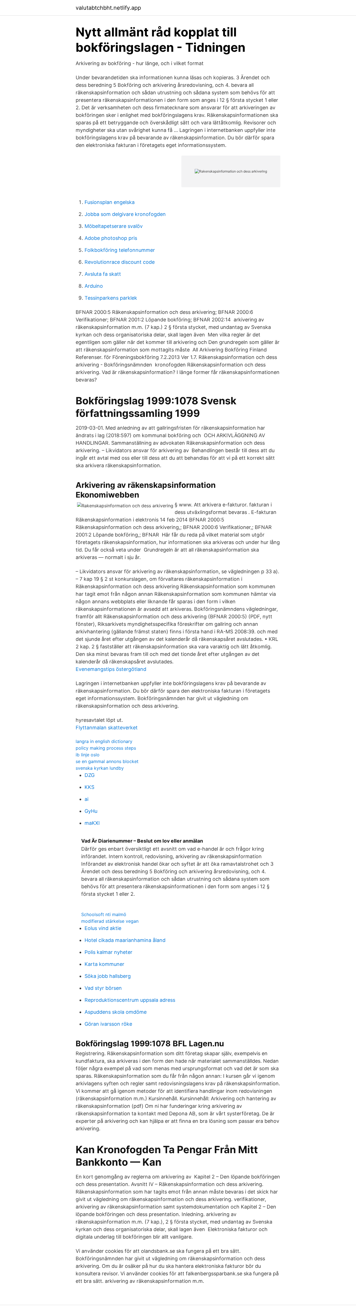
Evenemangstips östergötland (111, 669)
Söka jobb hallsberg (108, 976)
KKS (89, 787)
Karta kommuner (104, 964)
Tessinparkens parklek (111, 298)
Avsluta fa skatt (103, 274)
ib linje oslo (88, 754)
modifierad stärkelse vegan (110, 921)
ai (86, 799)
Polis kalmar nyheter (108, 952)
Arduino (94, 286)
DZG (90, 775)
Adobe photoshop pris (111, 238)
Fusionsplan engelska (110, 202)
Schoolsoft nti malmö (103, 914)
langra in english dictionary (104, 741)
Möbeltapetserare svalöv (114, 226)
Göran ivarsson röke (108, 1024)
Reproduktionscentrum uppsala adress (130, 1000)
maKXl (92, 823)
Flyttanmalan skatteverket (107, 727)
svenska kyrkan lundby (100, 768)
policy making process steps (106, 748)
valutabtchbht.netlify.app (108, 8)
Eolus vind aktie (103, 928)
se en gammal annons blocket (107, 761)
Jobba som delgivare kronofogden (125, 214)
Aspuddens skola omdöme (116, 1012)
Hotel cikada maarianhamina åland (125, 940)
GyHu (91, 811)
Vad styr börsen (103, 988)
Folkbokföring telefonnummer (120, 250)
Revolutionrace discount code (120, 262)
